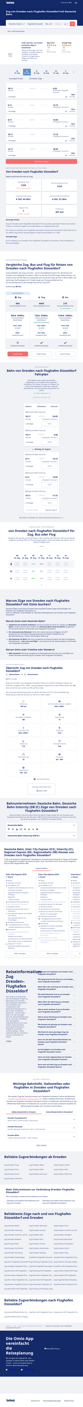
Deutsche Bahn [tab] (41, 868)
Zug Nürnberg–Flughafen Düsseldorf (18, 1275)
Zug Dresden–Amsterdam (39, 1248)
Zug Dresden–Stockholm (13, 1248)
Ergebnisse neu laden (40, 397)
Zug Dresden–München (63, 1174)
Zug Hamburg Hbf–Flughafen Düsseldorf (44, 1271)
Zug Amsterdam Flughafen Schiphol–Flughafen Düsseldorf (51, 1284)
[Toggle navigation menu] (76, 3)
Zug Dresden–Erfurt (12, 1174)
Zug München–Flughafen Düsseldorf (68, 1257)
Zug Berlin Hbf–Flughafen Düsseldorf (68, 1266)
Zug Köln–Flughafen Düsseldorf (41, 1266)
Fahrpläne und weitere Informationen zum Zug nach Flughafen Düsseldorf (58, 1202)
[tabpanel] (41, 916)
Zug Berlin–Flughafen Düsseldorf (41, 1257)
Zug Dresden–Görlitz (62, 1165)
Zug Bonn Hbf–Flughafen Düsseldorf (43, 1312)
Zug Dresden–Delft (36, 1169)
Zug (14, 1326)
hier (62, 518)
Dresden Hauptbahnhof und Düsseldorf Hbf (25, 1099)
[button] (49, 24)
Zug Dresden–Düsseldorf (63, 1244)
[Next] (73, 72)
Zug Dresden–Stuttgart (63, 1235)
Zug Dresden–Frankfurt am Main (66, 1230)
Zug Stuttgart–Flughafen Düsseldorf (18, 1266)
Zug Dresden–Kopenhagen (14, 1257)
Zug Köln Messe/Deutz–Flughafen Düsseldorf (21, 1317)
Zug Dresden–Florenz (37, 1244)
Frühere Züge (32, 510)
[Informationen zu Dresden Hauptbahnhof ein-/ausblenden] (74, 1119)
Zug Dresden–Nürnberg (13, 1253)
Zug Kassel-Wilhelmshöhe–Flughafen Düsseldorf (22, 1312)
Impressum (35, 1401)
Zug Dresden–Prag (11, 1165)
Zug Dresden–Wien (11, 1244)
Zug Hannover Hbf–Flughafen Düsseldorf (45, 1280)
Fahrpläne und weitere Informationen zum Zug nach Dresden (23, 1202)
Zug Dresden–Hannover (38, 1174)
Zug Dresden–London (37, 1230)
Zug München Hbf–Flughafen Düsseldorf (20, 1271)
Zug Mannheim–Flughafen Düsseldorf (68, 1284)
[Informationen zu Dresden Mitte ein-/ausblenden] (74, 1136)
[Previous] (10, 556)
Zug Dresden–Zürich (61, 1248)
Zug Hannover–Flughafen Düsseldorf (43, 1275)
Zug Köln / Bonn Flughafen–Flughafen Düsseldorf (23, 1280)
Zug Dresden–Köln (61, 1169)
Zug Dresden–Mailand (12, 1239)
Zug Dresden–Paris (11, 1169)
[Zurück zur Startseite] (10, 3)
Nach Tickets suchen (23, 188)
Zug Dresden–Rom (36, 1235)
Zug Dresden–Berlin (11, 1226)
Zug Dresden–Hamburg (13, 1230)
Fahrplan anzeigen (23, 214)
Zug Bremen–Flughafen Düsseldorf (17, 1284)
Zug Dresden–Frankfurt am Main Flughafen (20, 1235)
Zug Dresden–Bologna (37, 1253)
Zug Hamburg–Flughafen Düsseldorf (43, 1262)
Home (8, 1326)
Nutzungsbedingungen (52, 1401)
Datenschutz (69, 1401)
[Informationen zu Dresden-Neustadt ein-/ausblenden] (74, 1128)
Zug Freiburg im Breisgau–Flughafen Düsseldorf (47, 1289)
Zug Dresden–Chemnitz (13, 1178)
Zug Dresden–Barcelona (63, 1239)
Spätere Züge (50, 510)
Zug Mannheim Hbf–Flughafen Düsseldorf (20, 1289)
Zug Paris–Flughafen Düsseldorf (16, 1262)
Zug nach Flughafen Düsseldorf (31, 1326)
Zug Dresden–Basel (36, 1165)
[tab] (16, 78)
